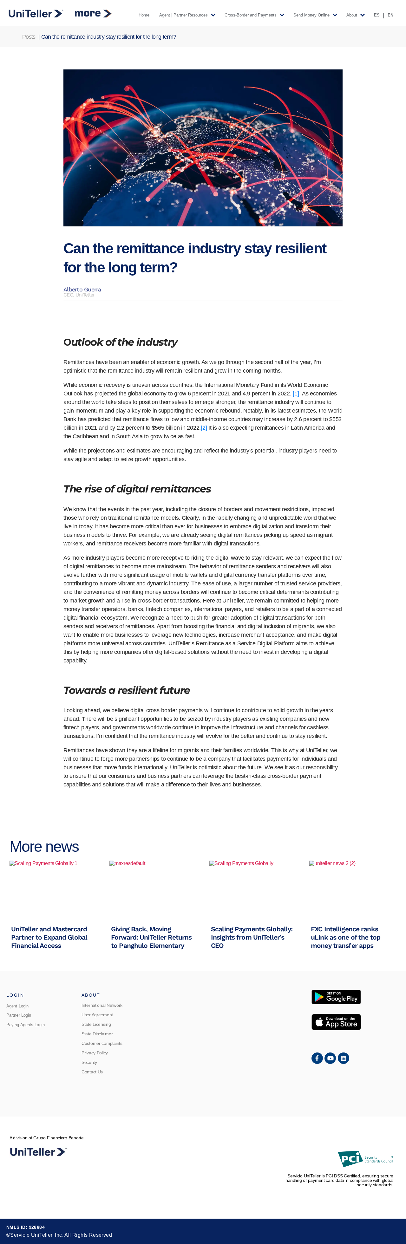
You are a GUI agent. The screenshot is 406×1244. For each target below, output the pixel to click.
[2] (204, 428)
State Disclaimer (97, 1033)
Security (89, 1062)
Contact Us (92, 1071)
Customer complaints (102, 1043)
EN (390, 15)
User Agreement (97, 1014)
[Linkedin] (343, 1058)
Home (144, 15)
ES (377, 15)
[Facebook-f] (317, 1058)
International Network (102, 1005)
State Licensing (96, 1024)
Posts (28, 37)
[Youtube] (330, 1058)
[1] (296, 393)
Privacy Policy (95, 1052)
